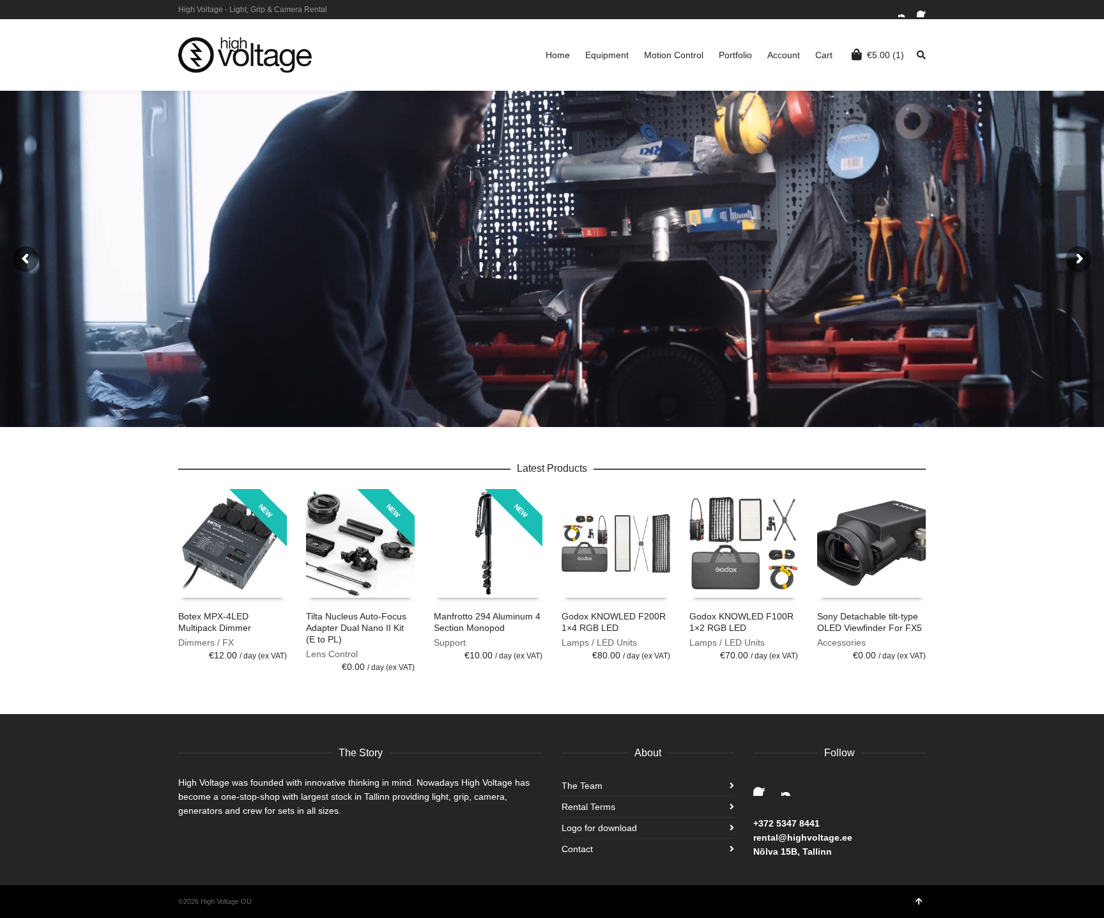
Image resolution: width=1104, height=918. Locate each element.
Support (450, 642)
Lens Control (332, 654)
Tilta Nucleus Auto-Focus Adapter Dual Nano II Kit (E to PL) (356, 627)
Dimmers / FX (206, 642)
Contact (577, 849)
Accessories (841, 642)
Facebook (924, 9)
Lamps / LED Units (599, 642)
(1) (885, 55)
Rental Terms (588, 807)
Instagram (906, 9)
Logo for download (599, 828)
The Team (582, 786)
